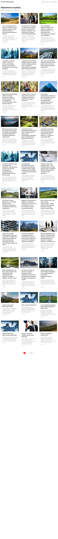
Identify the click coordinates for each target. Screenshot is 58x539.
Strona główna (54, 1)
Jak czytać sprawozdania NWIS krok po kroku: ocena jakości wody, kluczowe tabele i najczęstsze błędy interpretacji (48, 64)
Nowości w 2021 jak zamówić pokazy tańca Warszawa (28, 335)
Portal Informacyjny (7, 2)
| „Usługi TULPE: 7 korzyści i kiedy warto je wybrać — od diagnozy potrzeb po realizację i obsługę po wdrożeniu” (29, 97)
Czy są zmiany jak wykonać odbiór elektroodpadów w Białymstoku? (48, 306)
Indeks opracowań (45, 1)
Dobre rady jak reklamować (29, 305)
